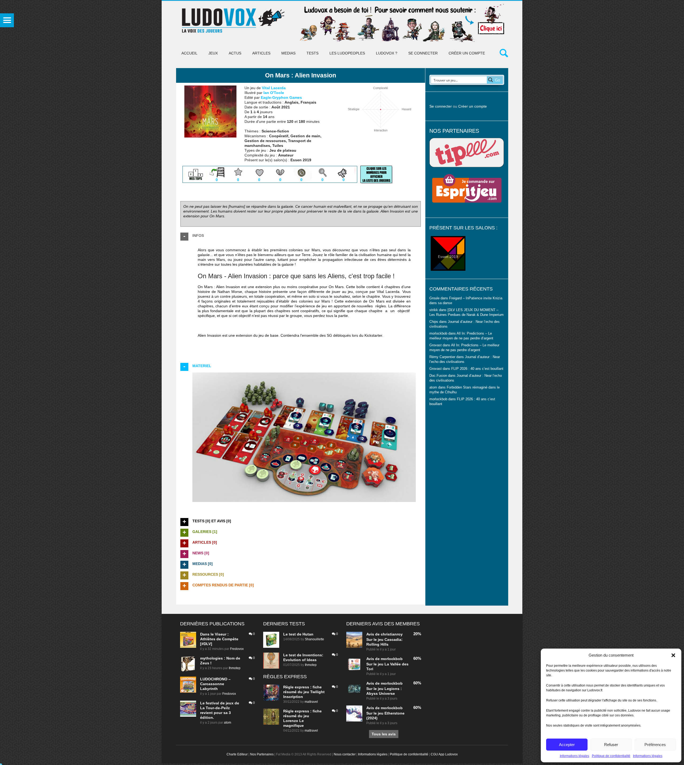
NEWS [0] (200, 553)
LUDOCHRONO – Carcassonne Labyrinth (215, 684)
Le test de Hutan (298, 634)
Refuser (611, 744)
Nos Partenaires (262, 754)
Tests (312, 53)
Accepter (567, 744)
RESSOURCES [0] (208, 574)
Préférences (655, 744)
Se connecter (423, 53)
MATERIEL (201, 366)
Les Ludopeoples (347, 53)
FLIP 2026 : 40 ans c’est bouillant (477, 369)
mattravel (311, 702)
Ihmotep (234, 668)
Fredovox (237, 649)
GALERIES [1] (204, 531)
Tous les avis (384, 734)
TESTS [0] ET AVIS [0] (211, 521)
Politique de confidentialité (611, 756)
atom (227, 722)
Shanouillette (314, 639)
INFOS (198, 235)
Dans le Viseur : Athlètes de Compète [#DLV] (219, 639)
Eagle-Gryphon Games (281, 97)
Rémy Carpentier (442, 357)
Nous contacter (345, 754)
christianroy (392, 634)
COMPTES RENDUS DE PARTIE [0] (223, 585)
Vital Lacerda (274, 88)
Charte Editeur (237, 754)
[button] (673, 655)
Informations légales (574, 756)
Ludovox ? (386, 53)
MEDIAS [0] (202, 564)
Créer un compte (467, 53)
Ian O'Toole (273, 93)
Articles (261, 53)
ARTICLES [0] (204, 542)
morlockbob (392, 659)
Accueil (189, 53)
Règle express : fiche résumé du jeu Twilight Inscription (304, 692)
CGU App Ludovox (444, 754)
